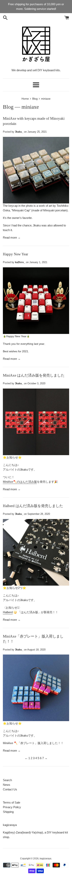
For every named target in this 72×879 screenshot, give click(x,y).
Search (7, 780)
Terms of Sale (11, 802)
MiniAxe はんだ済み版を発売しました (34, 375)
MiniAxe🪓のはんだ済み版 (20, 481)
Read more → (12, 237)
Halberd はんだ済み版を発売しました (33, 506)
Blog (8, 107)
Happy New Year (15, 254)
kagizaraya (45, 858)
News (6, 784)
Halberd (8, 612)
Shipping (8, 811)
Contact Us (10, 789)
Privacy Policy (12, 807)
